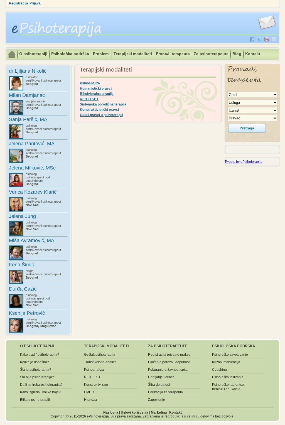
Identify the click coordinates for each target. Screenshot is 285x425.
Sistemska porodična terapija (103, 104)
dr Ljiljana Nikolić (27, 71)
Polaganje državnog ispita (168, 370)
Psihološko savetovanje (230, 355)
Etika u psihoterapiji (35, 400)
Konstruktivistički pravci (99, 110)
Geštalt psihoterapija (99, 355)
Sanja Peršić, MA (28, 119)
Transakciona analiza (100, 362)
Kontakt (252, 53)
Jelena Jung (22, 216)
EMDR (89, 392)
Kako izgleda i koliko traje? (40, 392)
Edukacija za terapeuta (165, 392)
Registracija (18, 3)
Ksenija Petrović (27, 313)
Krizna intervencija (226, 362)
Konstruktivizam (96, 385)
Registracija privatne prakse (169, 355)
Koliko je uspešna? (34, 362)
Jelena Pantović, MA (32, 143)
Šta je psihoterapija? (35, 370)
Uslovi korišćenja (134, 412)
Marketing (159, 412)
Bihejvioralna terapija (97, 94)
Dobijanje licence (161, 377)
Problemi (101, 53)
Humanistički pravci (96, 88)
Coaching (219, 370)
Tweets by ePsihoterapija (243, 162)
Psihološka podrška (70, 53)
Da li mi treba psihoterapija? (41, 385)
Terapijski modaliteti (133, 53)
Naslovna (110, 412)
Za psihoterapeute (211, 53)
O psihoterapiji (33, 53)
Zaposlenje (156, 400)
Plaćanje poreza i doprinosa (169, 362)
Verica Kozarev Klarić (32, 192)
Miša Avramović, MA (31, 240)
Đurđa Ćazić (22, 289)
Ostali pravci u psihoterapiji (101, 115)
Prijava (35, 3)
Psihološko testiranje (228, 377)
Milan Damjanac (27, 95)
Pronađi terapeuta (173, 53)
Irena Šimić (21, 264)
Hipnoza (90, 400)
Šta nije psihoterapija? (37, 377)
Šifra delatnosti (159, 385)
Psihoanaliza (90, 83)
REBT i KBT (89, 99)
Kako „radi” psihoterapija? (39, 355)
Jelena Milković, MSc (32, 168)
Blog (236, 53)
